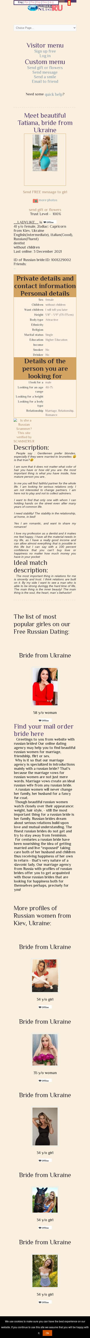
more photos (47, 200)
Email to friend (45, 81)
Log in (45, 55)
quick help (54, 94)
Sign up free (45, 51)
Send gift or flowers (45, 67)
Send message (45, 72)
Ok (47, 1333)
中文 (51, 2)
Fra (32, 2)
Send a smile (45, 76)
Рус (26, 2)
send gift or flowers (45, 210)
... (14, 268)
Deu (44, 2)
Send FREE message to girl (45, 192)
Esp (38, 2)
